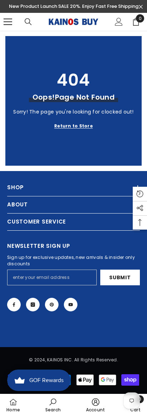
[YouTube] (70, 304)
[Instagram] (33, 304)
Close (140, 7)
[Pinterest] (52, 304)
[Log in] (119, 22)
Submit (120, 277)
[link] (53, 405)
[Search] (28, 21)
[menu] (8, 21)
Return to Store (73, 126)
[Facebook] (14, 304)
